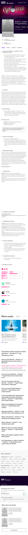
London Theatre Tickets (6, 17)
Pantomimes (15, 17)
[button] (21, 20)
